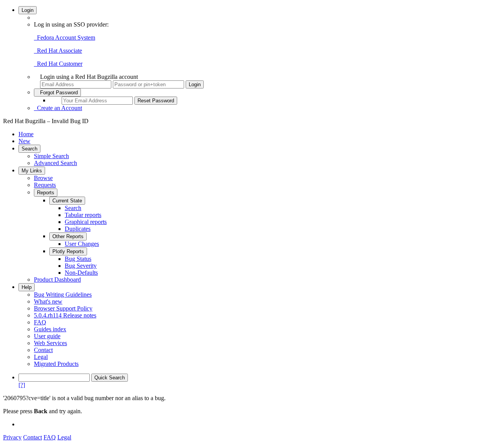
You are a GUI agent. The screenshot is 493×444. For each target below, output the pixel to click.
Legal (41, 357)
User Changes (82, 243)
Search (29, 149)
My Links (32, 171)
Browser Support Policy (63, 308)
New (24, 141)
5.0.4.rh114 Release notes (65, 315)
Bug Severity (81, 265)
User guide (47, 336)
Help (27, 287)
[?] (21, 385)
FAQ (40, 322)
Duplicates (78, 228)
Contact (43, 350)
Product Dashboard (57, 279)
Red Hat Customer (58, 63)
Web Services (50, 343)
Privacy (12, 437)
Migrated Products (56, 364)
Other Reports (68, 236)
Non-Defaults (81, 272)
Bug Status (78, 258)
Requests (45, 185)
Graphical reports (86, 222)
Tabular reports (83, 215)
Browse (43, 178)
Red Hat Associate (58, 50)
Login (28, 10)
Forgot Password (57, 92)
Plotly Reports (68, 251)
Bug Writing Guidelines (63, 294)
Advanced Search (55, 163)
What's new (48, 301)
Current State (67, 201)
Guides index (50, 329)
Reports (45, 192)
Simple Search (51, 156)
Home (26, 134)
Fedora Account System (64, 37)
